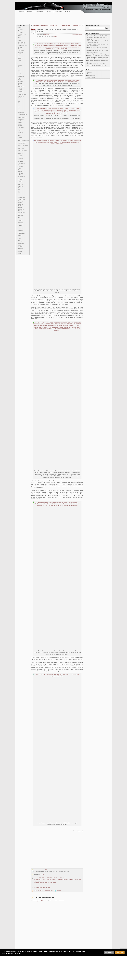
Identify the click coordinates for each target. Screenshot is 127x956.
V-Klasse (31, 1)
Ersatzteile (20, 81)
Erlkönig (20, 79)
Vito (19, 240)
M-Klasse (20, 132)
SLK (19, 191)
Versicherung (21, 233)
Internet (20, 122)
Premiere (20, 169)
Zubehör (20, 250)
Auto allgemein (21, 43)
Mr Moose (20, 155)
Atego (19, 40)
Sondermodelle (21, 197)
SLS (19, 194)
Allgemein (20, 32)
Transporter (21, 215)
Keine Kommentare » (77, 34)
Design (20, 71)
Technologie (21, 209)
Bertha (19, 53)
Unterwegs (20, 223)
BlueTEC (60, 877)
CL (19, 62)
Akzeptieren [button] (119, 952)
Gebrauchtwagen (22, 94)
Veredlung (20, 228)
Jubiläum (20, 124)
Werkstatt (20, 241)
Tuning (19, 217)
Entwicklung (21, 76)
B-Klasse (20, 47)
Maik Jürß (55, 36)
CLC (19, 66)
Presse (20, 171)
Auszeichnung (21, 42)
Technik (20, 207)
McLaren (20, 137)
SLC (19, 189)
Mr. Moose (68, 11)
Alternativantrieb (22, 34)
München (49, 879)
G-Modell (20, 93)
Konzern (20, 125)
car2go (20, 58)
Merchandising (21, 143)
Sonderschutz (21, 199)
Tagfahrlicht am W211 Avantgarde (100, 54)
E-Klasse (20, 75)
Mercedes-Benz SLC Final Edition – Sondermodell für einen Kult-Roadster (97, 37)
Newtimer (20, 161)
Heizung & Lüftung (22, 114)
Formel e (20, 89)
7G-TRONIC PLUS (41, 877)
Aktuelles (21, 11)
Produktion (20, 173)
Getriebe (20, 98)
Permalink (59, 890)
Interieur (20, 120)
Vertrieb (20, 235)
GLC (19, 104)
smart (19, 196)
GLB (19, 102)
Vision (19, 238)
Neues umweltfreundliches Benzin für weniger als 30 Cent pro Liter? (45, 25)
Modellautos (21, 148)
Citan (19, 60)
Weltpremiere (37, 881)
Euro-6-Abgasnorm (67, 877)
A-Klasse (20, 29)
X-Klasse (20, 246)
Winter (19, 245)
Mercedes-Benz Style (23, 140)
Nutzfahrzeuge (21, 163)
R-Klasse (20, 174)
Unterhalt (20, 222)
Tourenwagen (21, 214)
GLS (19, 109)
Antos (19, 37)
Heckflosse (21, 112)
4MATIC (20, 27)
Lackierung (21, 127)
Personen (20, 166)
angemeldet (39, 901)
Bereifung (20, 52)
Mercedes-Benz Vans (39, 879)
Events (20, 84)
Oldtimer (20, 165)
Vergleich (20, 230)
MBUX (19, 135)
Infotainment (21, 119)
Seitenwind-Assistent (63, 879)
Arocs (19, 39)
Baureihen (25, 1)
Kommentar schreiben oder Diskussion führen (45, 882)
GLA (19, 101)
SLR (19, 192)
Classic (20, 65)
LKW (19, 130)
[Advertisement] (63, 17)
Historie (49, 11)
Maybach (20, 133)
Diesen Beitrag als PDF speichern (42, 887)
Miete (19, 147)
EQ (19, 78)
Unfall (19, 219)
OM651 (54, 879)
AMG (19, 35)
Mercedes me (21, 138)
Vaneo (19, 227)
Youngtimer (21, 248)
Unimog (20, 220)
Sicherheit (20, 184)
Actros (19, 30)
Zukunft (20, 253)
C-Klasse (20, 57)
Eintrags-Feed (90, 73)
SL (18, 187)
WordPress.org (91, 77)
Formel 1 (20, 88)
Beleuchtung (21, 50)
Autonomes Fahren (22, 45)
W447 (80, 879)
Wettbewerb (21, 243)
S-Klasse (20, 179)
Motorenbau (21, 151)
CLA (19, 63)
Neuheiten (20, 160)
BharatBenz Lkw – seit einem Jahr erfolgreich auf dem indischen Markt (71, 25)
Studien (20, 205)
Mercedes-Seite (18, 1)
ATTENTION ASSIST (52, 877)
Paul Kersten (90, 60)
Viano (19, 236)
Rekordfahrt (21, 178)
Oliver (88, 40)
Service (20, 181)
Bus (19, 55)
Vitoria (76, 879)
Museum (20, 156)
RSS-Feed (36, 890)
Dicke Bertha (58, 11)
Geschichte (21, 96)
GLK (19, 107)
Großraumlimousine (77, 877)
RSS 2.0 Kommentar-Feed (46, 890)
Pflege (19, 168)
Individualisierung (22, 117)
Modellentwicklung (22, 150)
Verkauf (20, 232)
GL (19, 99)
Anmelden (89, 72)
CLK (19, 68)
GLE (19, 106)
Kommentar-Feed (91, 75)
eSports (20, 83)
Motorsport (20, 153)
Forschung (20, 91)
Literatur (20, 129)
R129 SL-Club (21, 176)
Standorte (20, 204)
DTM (19, 73)
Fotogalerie (40, 11)
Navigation (20, 158)
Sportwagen (21, 200)
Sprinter (20, 202)
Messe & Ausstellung (23, 145)
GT (19, 111)
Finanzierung (21, 86)
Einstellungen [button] (109, 952)
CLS (19, 70)
